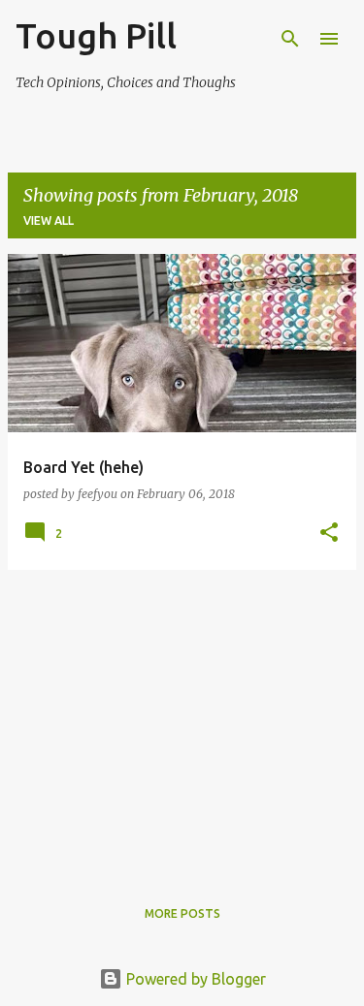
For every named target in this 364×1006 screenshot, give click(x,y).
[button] (329, 533)
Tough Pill (96, 35)
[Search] (290, 39)
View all (48, 220)
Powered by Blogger (194, 979)
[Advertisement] (182, 721)
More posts (182, 913)
